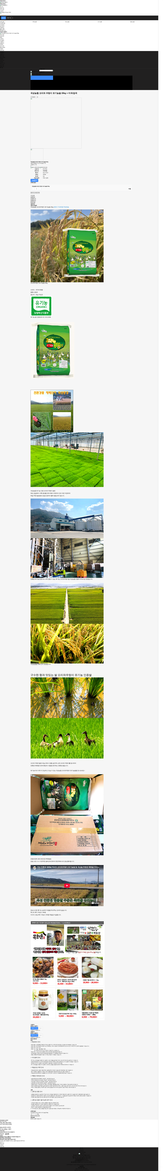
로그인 (1, 6)
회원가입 (2, 8)
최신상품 (67, 21)
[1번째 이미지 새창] (37, 154)
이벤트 (1, 48)
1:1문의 (1, 11)
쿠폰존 (1, 44)
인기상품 (100, 21)
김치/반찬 (2, 26)
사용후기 (2, 41)
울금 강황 (2, 29)
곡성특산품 (2, 23)
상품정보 (33, 197)
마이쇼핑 (2, 9)
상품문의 (2, 43)
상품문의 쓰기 (34, 1035)
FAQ (1, 37)
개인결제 (2, 40)
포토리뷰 (2, 50)
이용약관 (81, 1150)
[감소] (33, 189)
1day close (3, 0)
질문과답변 (2, 47)
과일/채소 (2, 27)
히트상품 (2, 21)
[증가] (40, 189)
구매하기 (34, 180)
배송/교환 (33, 202)
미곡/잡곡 (2, 24)
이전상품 (33, 195)
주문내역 (2, 36)
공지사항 (2, 46)
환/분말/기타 (3, 30)
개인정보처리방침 (81, 1152)
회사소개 (55, 76)
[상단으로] (160, 1169)
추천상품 (35, 21)
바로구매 (37, 192)
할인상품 (132, 21)
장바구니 (2, 63)
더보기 (40, 1028)
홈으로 (81, 1148)
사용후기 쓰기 (34, 1028)
